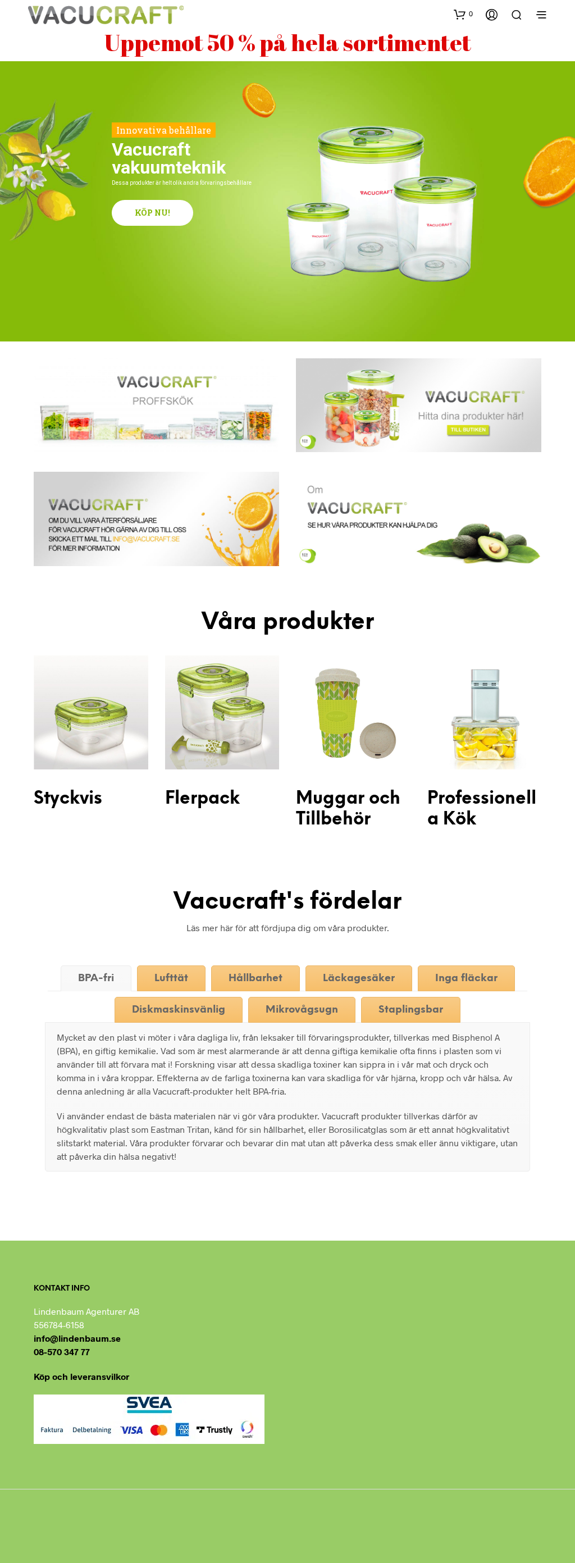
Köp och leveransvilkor (81, 1376)
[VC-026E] (91, 712)
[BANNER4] (156, 519)
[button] (463, 14)
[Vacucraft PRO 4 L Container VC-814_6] (484, 712)
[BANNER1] (156, 405)
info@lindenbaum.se (77, 1338)
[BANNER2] (418, 405)
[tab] (96, 978)
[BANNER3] (418, 519)
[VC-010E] (222, 712)
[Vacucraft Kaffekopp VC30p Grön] (353, 712)
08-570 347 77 (62, 1351)
